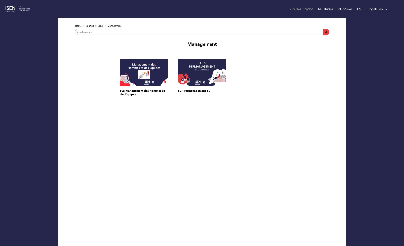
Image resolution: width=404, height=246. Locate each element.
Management (202, 44)
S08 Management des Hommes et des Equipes (142, 92)
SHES (100, 25)
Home (78, 25)
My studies (325, 9)
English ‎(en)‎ (376, 9)
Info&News (345, 9)
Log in (395, 8)
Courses (90, 25)
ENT (360, 9)
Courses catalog (301, 9)
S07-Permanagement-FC (194, 91)
